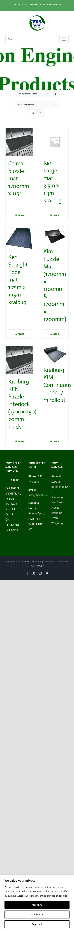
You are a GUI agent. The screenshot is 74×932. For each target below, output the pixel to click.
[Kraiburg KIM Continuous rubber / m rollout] (54, 354)
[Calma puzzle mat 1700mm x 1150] (19, 142)
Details (20, 215)
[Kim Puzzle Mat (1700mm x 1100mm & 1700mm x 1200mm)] (54, 235)
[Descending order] (55, 93)
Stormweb (38, 565)
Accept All (37, 904)
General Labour (56, 478)
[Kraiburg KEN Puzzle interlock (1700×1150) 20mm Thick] (19, 360)
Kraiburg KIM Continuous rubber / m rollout (57, 385)
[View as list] (39, 113)
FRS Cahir (29, 561)
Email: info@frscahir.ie (50, 4)
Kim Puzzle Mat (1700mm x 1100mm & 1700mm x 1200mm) (54, 285)
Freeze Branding (57, 510)
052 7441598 (30, 4)
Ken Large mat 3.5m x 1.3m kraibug (52, 181)
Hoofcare (57, 502)
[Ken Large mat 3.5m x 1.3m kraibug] (54, 142)
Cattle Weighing (57, 520)
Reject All (37, 924)
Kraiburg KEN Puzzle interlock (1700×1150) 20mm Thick (22, 404)
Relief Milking (59, 487)
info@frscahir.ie (38, 495)
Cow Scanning (57, 494)
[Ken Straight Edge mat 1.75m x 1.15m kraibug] (19, 238)
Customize (37, 914)
